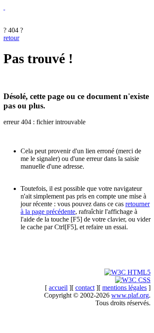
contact (85, 287)
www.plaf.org (130, 295)
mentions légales (124, 287)
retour (11, 37)
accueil (58, 287)
